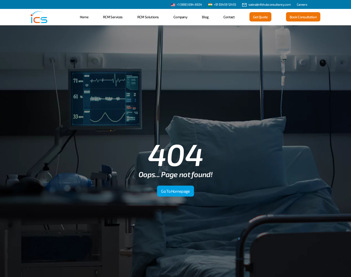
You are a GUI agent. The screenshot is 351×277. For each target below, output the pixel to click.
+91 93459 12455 (225, 4)
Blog (205, 17)
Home (84, 17)
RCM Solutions (148, 17)
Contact (229, 17)
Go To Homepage (175, 191)
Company (180, 17)
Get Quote (260, 17)
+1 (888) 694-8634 (189, 4)
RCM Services (113, 17)
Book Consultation (303, 17)
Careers (302, 4)
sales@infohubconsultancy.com (269, 4)
